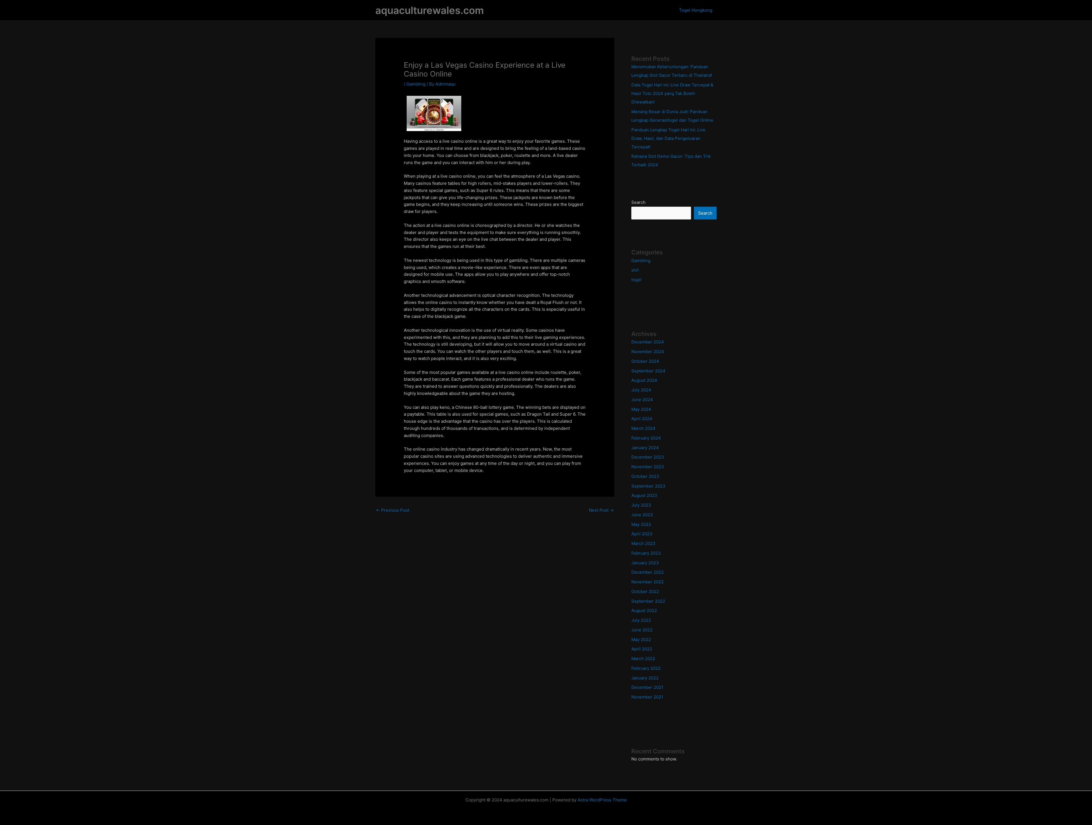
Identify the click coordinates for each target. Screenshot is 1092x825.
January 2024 (645, 447)
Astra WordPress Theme (602, 800)
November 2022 (647, 581)
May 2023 (641, 524)
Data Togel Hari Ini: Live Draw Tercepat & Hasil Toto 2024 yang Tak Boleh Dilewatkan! (672, 93)
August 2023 (644, 495)
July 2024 (641, 390)
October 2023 (645, 476)
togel (636, 279)
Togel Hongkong (695, 10)
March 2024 (643, 428)
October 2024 (645, 361)
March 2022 (643, 658)
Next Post (601, 510)
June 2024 (642, 399)
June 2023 (642, 514)
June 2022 (642, 630)
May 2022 (641, 639)
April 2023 (641, 533)
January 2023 (645, 562)
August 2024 (644, 380)
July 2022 (641, 620)
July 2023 (641, 505)
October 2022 (645, 591)
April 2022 (641, 649)
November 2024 (647, 351)
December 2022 (647, 572)
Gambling (415, 84)
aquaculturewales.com (429, 10)
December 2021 (647, 687)
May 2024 (641, 409)
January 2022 (645, 678)
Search (638, 202)
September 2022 (648, 601)
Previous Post (392, 510)
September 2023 (648, 486)
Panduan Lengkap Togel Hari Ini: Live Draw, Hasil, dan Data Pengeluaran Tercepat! (668, 138)
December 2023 (647, 457)
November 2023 (647, 466)
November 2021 (647, 697)
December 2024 (647, 342)
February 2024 (646, 438)
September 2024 (648, 371)
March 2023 (643, 543)
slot (635, 270)
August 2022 (644, 610)
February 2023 (646, 553)
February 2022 (646, 668)
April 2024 (641, 418)
